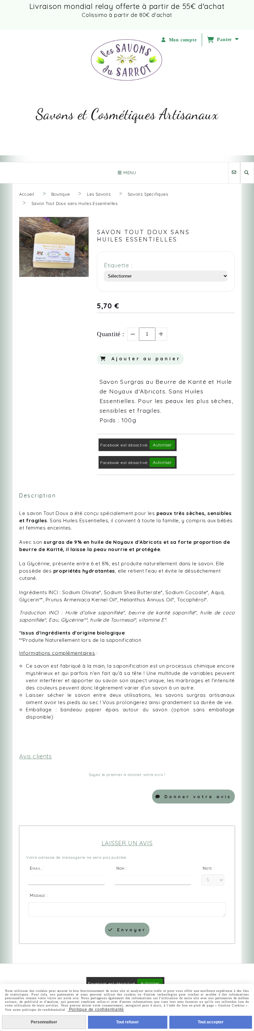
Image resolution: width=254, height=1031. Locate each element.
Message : (39, 895)
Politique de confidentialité (96, 1009)
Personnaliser (44, 1022)
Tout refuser (127, 1022)
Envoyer (130, 929)
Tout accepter (211, 1022)
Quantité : (110, 334)
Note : (209, 868)
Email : (37, 868)
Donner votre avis (196, 796)
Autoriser (162, 444)
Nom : (122, 868)
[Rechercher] (247, 172)
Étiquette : (118, 265)
